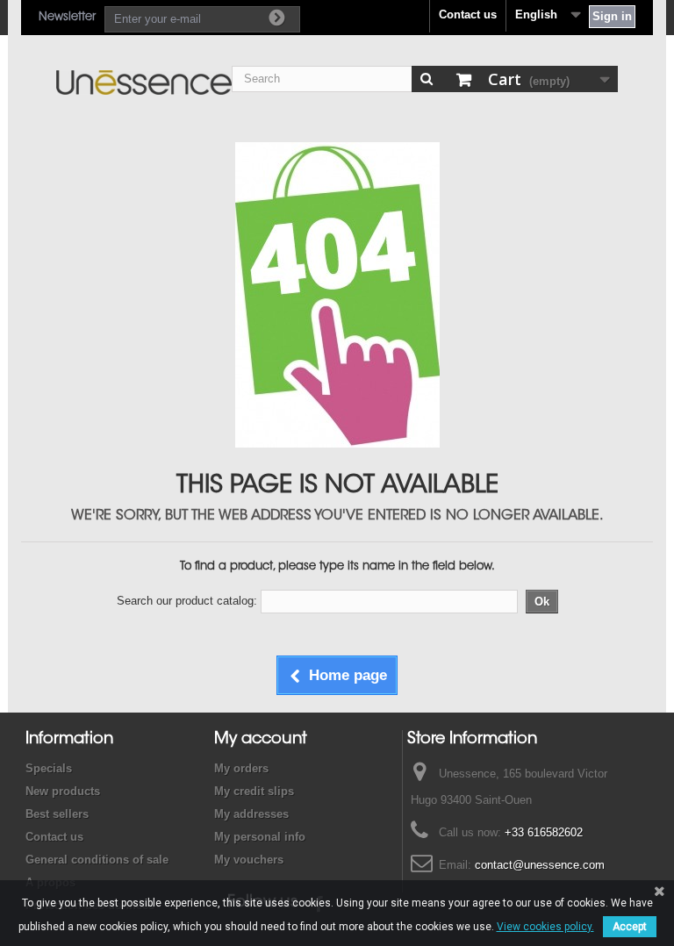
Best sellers (57, 814)
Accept (630, 927)
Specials (48, 768)
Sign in (612, 16)
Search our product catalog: (187, 600)
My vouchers (248, 859)
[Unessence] (144, 82)
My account (260, 740)
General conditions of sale (96, 859)
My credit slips (254, 791)
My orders (241, 768)
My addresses (251, 814)
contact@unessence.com (540, 864)
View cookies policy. (545, 927)
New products (62, 791)
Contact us (468, 14)
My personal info (259, 836)
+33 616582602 (544, 832)
